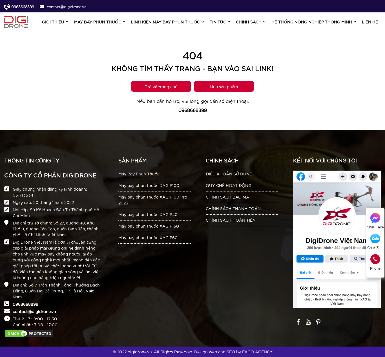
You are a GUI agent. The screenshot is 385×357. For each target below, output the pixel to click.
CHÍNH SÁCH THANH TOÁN (233, 208)
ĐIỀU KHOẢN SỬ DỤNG (229, 173)
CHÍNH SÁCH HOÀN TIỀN (231, 219)
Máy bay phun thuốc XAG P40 (148, 214)
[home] (16, 22)
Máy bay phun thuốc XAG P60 (148, 237)
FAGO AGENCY (257, 351)
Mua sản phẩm (224, 86)
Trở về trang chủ (161, 86)
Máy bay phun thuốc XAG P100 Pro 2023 (152, 199)
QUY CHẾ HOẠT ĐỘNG (228, 185)
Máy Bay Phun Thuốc (139, 173)
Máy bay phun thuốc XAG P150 (148, 225)
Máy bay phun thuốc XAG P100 (148, 185)
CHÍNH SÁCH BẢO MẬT (228, 196)
